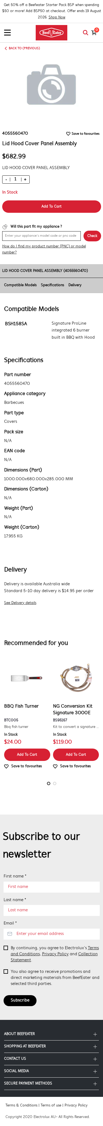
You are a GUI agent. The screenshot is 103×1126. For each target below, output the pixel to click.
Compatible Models (20, 285)
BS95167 (60, 720)
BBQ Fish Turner (21, 706)
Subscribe (20, 1000)
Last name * (15, 900)
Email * (10, 923)
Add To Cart (51, 207)
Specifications (52, 285)
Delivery (75, 285)
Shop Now (57, 17)
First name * (15, 876)
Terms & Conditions (21, 1105)
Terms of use (51, 1105)
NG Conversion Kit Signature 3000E (72, 710)
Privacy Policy (55, 954)
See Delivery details (20, 603)
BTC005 (11, 720)
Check (92, 236)
